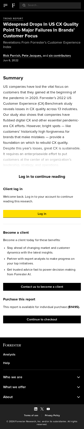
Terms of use (31, 415)
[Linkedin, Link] (35, 409)
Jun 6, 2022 (10, 60)
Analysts (9, 354)
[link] (13, 5)
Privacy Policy (52, 415)
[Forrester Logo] (13, 5)
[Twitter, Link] (42, 409)
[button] (42, 377)
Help (6, 363)
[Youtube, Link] (48, 409)
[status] (78, 377)
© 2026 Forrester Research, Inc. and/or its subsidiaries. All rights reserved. (41, 423)
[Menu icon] (5, 5)
